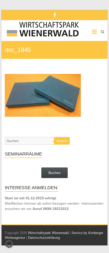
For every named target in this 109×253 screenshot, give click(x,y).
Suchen (62, 141)
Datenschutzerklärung (44, 238)
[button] (9, 244)
